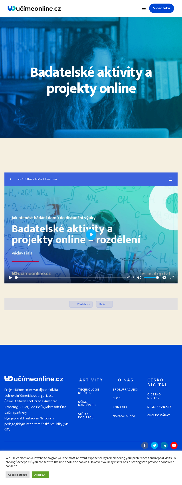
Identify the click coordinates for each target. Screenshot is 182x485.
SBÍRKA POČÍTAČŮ (86, 415)
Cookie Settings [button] (17, 474)
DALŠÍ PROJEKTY (159, 406)
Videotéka (161, 8)
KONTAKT (120, 407)
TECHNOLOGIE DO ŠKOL (89, 391)
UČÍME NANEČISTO (87, 403)
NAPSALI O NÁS (124, 415)
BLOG (117, 398)
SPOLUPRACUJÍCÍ (125, 389)
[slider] (70, 277)
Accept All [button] (40, 474)
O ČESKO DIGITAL (154, 396)
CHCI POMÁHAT (158, 415)
